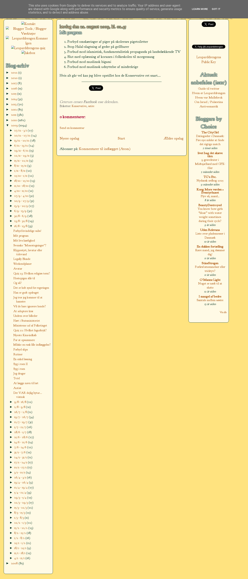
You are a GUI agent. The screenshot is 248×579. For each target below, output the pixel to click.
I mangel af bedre (210, 296)
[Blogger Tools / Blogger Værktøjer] (28, 33)
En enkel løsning (22, 359)
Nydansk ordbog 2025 (210, 180)
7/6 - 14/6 (20, 447)
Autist (17, 388)
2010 (14, 120)
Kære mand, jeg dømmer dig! (210, 252)
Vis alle (223, 312)
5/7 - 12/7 (20, 427)
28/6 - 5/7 (20, 432)
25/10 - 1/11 (21, 176)
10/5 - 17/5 (20, 467)
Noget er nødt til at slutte (210, 285)
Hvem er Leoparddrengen (208, 93)
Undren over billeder (25, 316)
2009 (15, 125)
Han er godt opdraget (26, 293)
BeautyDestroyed (210, 205)
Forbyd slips (20, 349)
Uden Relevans (210, 230)
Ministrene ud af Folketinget (30, 325)
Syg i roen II (20, 364)
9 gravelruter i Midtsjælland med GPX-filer (210, 164)
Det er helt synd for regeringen (31, 288)
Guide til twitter (208, 89)
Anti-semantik (209, 106)
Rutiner (17, 354)
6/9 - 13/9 (20, 211)
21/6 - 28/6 (21, 437)
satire (91, 106)
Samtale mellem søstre (210, 300)
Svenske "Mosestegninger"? (29, 245)
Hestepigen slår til (24, 278)
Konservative (79, 106)
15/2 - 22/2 (21, 528)
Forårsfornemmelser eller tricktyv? (210, 269)
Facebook (90, 101)
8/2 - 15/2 (20, 533)
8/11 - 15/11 (20, 166)
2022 (14, 72)
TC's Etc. (210, 177)
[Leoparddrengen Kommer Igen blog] (28, 43)
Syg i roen (19, 369)
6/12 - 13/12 (21, 145)
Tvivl (16, 378)
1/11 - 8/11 (20, 171)
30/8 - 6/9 (20, 216)
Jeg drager (19, 373)
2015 (14, 94)
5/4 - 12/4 (20, 492)
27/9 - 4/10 (21, 196)
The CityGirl (210, 132)
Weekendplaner (22, 264)
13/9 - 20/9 (21, 206)
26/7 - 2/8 (21, 412)
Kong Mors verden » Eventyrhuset (210, 190)
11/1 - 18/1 (20, 553)
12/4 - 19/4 (21, 487)
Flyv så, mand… (210, 196)
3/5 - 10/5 (20, 472)
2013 (14, 104)
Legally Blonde (21, 259)
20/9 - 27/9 (22, 201)
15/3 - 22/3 (21, 507)
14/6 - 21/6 (21, 442)
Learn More (200, 9)
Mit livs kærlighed (24, 240)
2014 (14, 99)
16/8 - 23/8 (21, 226)
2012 (14, 109)
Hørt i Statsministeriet (26, 321)
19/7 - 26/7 (21, 417)
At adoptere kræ (23, 311)
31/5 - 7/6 (20, 452)
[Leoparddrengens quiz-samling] (28, 48)
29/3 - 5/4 (20, 497)
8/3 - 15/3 (20, 512)
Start (121, 138)
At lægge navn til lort (25, 383)
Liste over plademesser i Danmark (210, 235)
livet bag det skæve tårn (210, 154)
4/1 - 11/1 (19, 558)
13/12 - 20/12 (22, 140)
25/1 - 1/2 (20, 543)
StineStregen (210, 263)
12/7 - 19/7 (21, 422)
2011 (14, 115)
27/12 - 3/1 (21, 130)
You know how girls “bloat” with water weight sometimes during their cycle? (210, 215)
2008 (15, 563)
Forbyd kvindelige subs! (27, 231)
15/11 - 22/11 (21, 160)
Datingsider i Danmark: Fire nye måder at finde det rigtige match (210, 140)
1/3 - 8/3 (19, 518)
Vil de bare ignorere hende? (29, 306)
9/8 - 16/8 (20, 402)
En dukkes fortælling (210, 246)
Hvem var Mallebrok (208, 97)
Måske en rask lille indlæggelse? (32, 345)
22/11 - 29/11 (22, 155)
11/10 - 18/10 (21, 186)
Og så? (17, 283)
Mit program (71, 32)
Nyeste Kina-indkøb (24, 335)
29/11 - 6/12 (21, 150)
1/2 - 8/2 (19, 538)
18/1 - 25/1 (20, 548)
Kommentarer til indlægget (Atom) (104, 148)
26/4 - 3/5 (20, 477)
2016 (14, 88)
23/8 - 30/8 (21, 221)
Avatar (17, 269)
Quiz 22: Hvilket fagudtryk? (30, 330)
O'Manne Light (210, 280)
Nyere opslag (69, 138)
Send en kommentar (72, 128)
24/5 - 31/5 (21, 457)
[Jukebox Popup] (28, 53)
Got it (216, 9)
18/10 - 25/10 (22, 181)
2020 (14, 78)
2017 (14, 83)
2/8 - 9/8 (20, 407)
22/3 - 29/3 (21, 502)
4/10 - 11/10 (21, 191)
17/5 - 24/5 (21, 462)
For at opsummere (24, 340)
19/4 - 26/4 (21, 482)
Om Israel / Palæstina (208, 102)
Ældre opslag (173, 138)
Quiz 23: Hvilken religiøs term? (31, 273)
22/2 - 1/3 (20, 523)
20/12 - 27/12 (22, 135)
